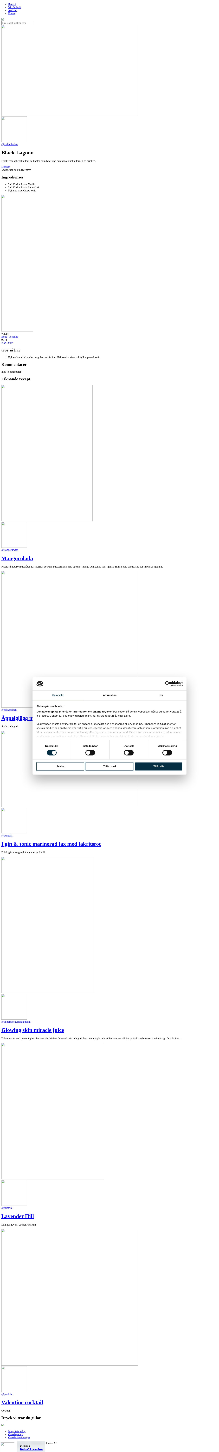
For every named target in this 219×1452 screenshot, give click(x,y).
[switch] (90, 753)
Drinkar (5, 166)
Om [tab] (161, 695)
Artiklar (12, 10)
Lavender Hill (17, 1216)
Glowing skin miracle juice (32, 1030)
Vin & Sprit (14, 7)
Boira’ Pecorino (31, 1449)
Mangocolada (17, 558)
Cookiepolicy (15, 1434)
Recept (12, 4)
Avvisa (60, 766)
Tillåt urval (109, 766)
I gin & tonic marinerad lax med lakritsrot (51, 844)
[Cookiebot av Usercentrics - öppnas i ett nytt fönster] (168, 683)
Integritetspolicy (16, 1431)
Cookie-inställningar (19, 1437)
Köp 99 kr (6, 342)
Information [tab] (109, 695)
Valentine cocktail (22, 1402)
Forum (11, 13)
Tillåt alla (158, 766)
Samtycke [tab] (58, 695)
